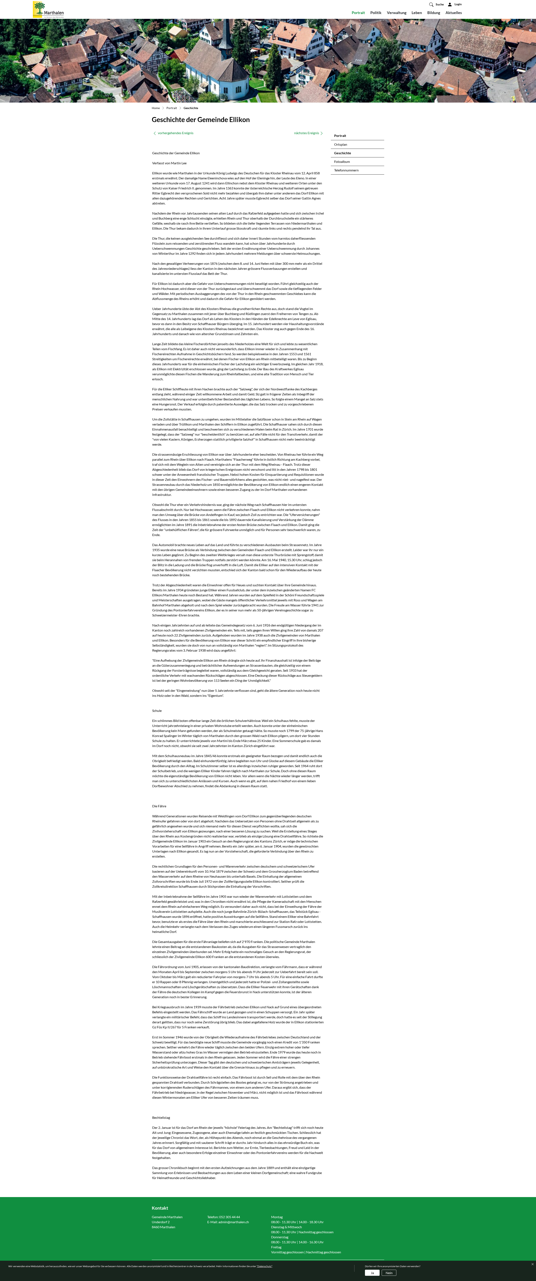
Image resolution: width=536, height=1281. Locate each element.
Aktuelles (454, 12)
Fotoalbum (342, 161)
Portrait (358, 12)
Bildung (433, 12)
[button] (436, 4)
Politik (375, 12)
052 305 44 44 (229, 1217)
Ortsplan (340, 144)
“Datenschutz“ (264, 1266)
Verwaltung (396, 12)
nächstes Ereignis (306, 133)
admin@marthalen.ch (233, 1222)
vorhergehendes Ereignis (175, 133)
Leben (417, 12)
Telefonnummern (346, 170)
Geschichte (345, 154)
